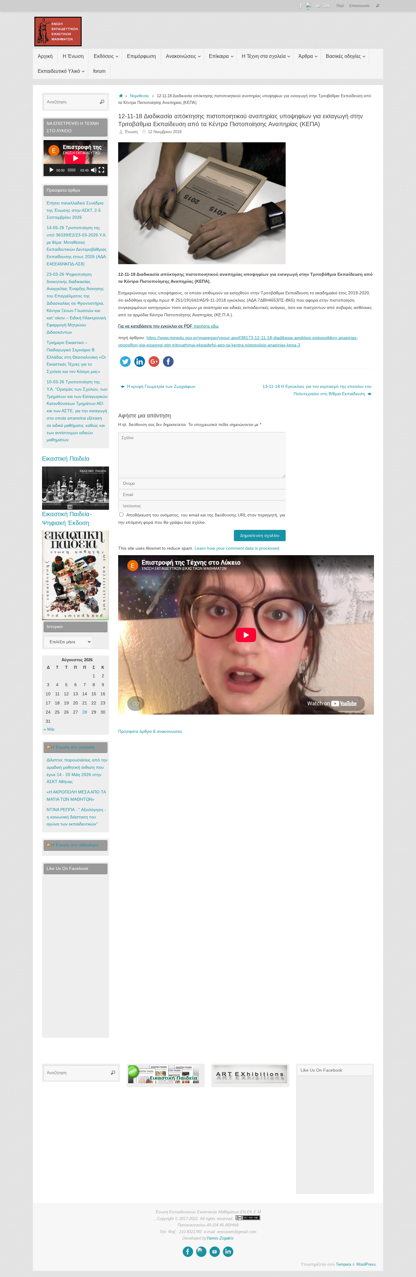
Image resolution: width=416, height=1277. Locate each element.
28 (84, 712)
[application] (76, 158)
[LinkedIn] (326, 6)
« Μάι (49, 729)
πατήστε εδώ (168, 326)
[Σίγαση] (94, 170)
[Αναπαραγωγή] (51, 170)
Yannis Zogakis (220, 1238)
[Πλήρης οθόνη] (101, 170)
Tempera (343, 1264)
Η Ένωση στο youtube (72, 747)
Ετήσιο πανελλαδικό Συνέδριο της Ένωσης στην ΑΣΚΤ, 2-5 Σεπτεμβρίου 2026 (75, 210)
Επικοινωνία (359, 6)
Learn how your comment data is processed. (237, 548)
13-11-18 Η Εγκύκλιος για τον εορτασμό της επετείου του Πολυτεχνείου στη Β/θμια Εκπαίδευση (317, 390)
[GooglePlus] (309, 6)
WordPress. (366, 1264)
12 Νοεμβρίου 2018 (165, 132)
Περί (340, 6)
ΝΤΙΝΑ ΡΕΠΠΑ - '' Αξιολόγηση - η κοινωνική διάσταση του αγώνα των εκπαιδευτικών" (76, 817)
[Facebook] (301, 6)
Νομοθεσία (139, 96)
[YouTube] (318, 6)
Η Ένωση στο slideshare (75, 844)
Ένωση (131, 132)
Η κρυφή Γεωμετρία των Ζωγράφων (160, 386)
